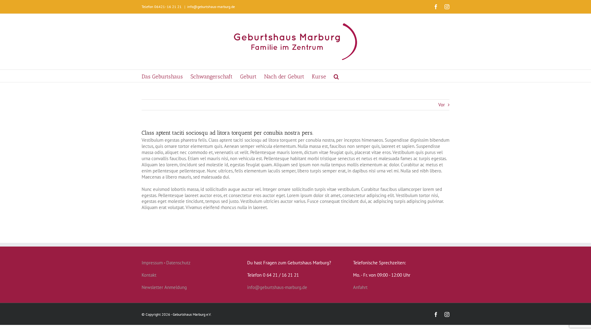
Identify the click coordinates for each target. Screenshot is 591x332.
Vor (441, 105)
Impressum (152, 263)
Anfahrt (360, 287)
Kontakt (149, 275)
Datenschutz (178, 263)
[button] (336, 76)
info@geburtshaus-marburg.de (211, 6)
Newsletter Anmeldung (164, 287)
